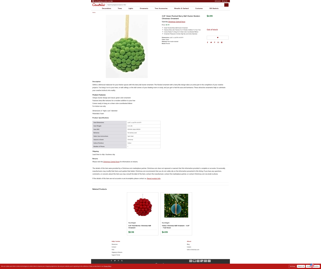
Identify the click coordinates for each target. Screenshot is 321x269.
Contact (114, 247)
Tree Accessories (161, 8)
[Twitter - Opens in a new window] (114, 260)
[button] (207, 42)
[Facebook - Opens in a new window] (111, 260)
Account (218, 1)
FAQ (113, 250)
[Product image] (142, 206)
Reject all (301, 266)
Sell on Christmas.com (193, 250)
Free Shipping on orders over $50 (103, 1)
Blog (188, 244)
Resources (115, 244)
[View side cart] (226, 1)
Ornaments (144, 8)
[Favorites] (218, 38)
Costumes (199, 8)
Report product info (153, 178)
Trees (120, 8)
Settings (292, 266)
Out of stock (212, 29)
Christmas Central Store (176, 21)
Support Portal (116, 255)
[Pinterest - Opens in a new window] (118, 260)
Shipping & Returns (117, 252)
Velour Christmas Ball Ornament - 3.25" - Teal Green (176, 227)
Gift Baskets (214, 8)
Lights (131, 8)
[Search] (226, 5)
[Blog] (121, 260)
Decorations (106, 8)
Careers (189, 247)
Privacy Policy (107, 266)
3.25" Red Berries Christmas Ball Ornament (139, 227)
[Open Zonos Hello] (312, 265)
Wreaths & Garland (181, 8)
